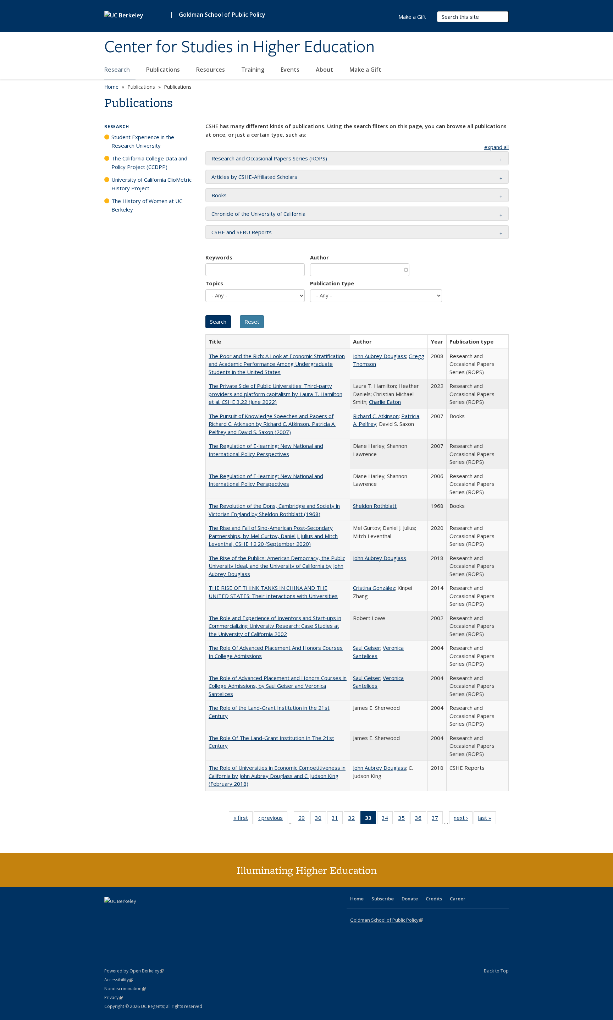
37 (437, 819)
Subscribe (382, 898)
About (325, 69)
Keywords (218, 257)
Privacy (113, 997)
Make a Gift (365, 69)
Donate (410, 898)
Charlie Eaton (385, 401)
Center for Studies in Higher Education (239, 47)
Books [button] (219, 195)
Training (253, 69)
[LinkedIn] (124, 913)
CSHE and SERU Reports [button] (241, 232)
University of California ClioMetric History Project (151, 184)
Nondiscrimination (125, 989)
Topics (214, 283)
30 (320, 819)
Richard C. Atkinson (376, 415)
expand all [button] (496, 146)
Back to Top (496, 970)
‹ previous (272, 819)
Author (319, 257)
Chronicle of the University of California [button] (258, 213)
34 (387, 819)
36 (420, 819)
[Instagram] (152, 913)
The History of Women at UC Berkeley (146, 205)
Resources (211, 69)
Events (291, 69)
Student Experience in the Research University (142, 141)
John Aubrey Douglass (379, 356)
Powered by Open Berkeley (134, 971)
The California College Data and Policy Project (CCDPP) (149, 162)
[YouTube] (138, 913)
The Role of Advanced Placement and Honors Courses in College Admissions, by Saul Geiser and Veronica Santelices (278, 685)
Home (111, 86)
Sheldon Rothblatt (375, 505)
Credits (434, 898)
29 (303, 819)
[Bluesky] (166, 913)
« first (243, 819)
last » (487, 819)
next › (463, 819)
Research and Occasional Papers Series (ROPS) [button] (269, 158)
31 (337, 819)
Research (117, 69)
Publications (163, 69)
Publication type (332, 283)
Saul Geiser (366, 647)
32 (353, 819)
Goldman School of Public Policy (222, 14)
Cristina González (374, 587)
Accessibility (118, 980)
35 (403, 819)
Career (457, 898)
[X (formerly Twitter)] (111, 913)
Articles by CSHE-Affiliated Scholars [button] (254, 176)
